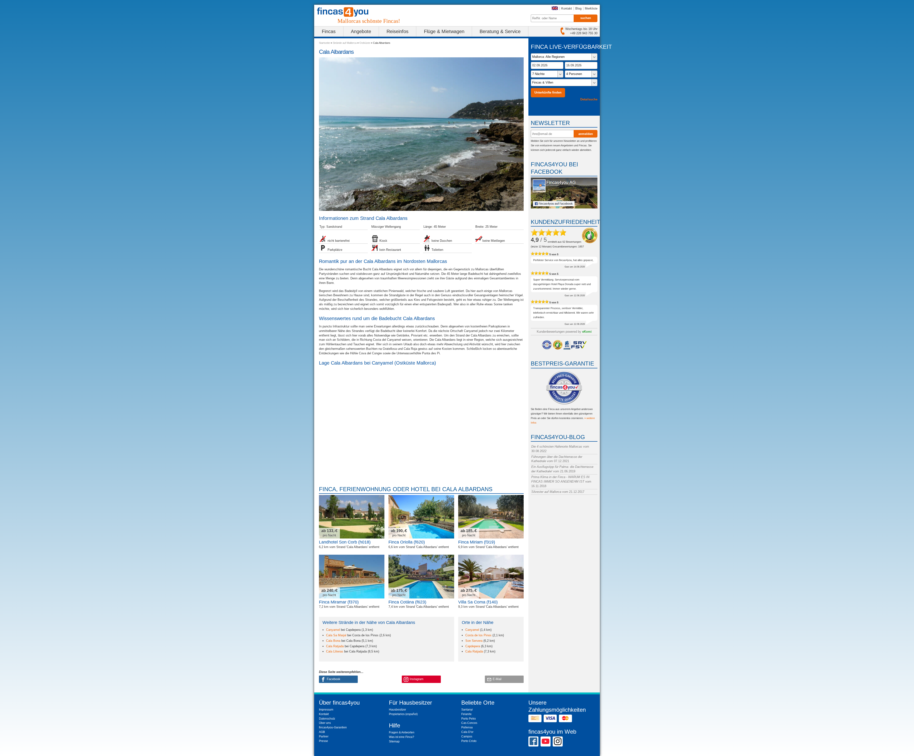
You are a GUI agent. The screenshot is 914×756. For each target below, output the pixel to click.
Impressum (326, 709)
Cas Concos (469, 723)
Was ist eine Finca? (401, 737)
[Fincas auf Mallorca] (345, 12)
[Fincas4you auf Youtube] (545, 741)
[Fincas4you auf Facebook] (564, 207)
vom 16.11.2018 (561, 481)
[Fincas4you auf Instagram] (557, 741)
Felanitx (466, 714)
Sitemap (394, 741)
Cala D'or (467, 732)
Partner (323, 736)
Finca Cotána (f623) (407, 602)
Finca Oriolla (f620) (406, 542)
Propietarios (397, 714)
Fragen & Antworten (401, 732)
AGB (322, 732)
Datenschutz (327, 718)
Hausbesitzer (397, 709)
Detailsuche (588, 99)
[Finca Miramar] (351, 576)
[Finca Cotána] (421, 576)
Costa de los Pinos (478, 635)
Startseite (324, 42)
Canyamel (333, 630)
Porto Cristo (469, 741)
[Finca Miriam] (491, 517)
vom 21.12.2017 (557, 492)
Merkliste (591, 8)
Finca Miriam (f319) (476, 542)
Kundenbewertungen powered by (564, 331)
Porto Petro (468, 718)
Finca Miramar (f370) (339, 602)
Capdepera (472, 646)
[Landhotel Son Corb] (351, 517)
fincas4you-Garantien (333, 727)
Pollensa (467, 727)
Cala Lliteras (334, 651)
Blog (578, 8)
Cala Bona (333, 640)
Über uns (325, 723)
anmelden (585, 134)
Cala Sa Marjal (336, 635)
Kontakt (566, 8)
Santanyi (467, 709)
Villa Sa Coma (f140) (478, 602)
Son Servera (473, 640)
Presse (323, 741)
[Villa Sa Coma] (491, 576)
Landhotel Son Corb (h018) (345, 542)
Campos (466, 736)
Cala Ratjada (335, 646)
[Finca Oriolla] (421, 517)
